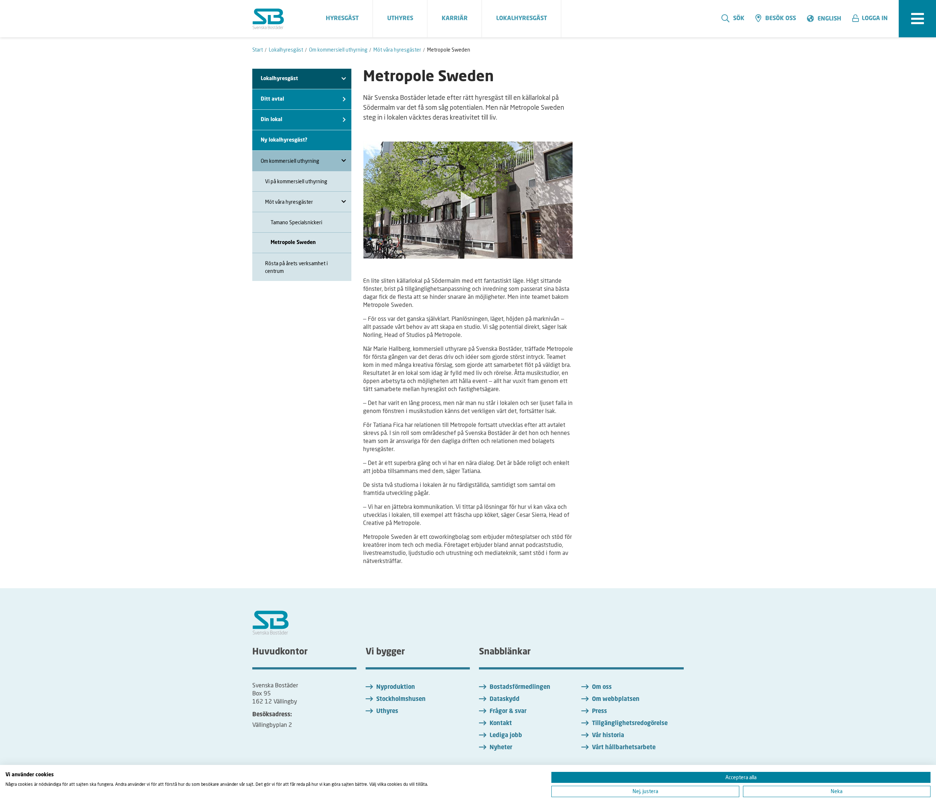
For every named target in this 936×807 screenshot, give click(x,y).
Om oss (602, 687)
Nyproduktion (395, 687)
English (829, 19)
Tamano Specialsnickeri (296, 222)
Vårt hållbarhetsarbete (624, 748)
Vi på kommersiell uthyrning (296, 181)
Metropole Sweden (293, 242)
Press (599, 711)
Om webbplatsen (615, 699)
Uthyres (387, 711)
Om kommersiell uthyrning (290, 161)
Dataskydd (505, 699)
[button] (873, 18)
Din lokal (271, 119)
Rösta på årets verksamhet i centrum (296, 267)
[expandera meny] (917, 18)
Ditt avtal (272, 99)
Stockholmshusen (401, 699)
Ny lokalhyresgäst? (284, 140)
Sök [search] (738, 19)
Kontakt (501, 724)
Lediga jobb (506, 736)
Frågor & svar (508, 711)
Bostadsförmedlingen (520, 687)
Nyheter (501, 748)
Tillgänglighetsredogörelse (630, 724)
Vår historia (608, 736)
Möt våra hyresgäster (289, 202)
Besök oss (780, 19)
